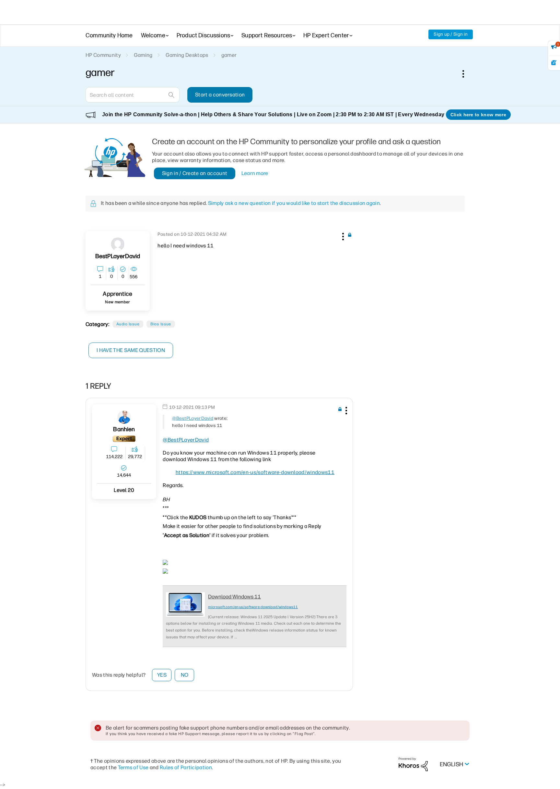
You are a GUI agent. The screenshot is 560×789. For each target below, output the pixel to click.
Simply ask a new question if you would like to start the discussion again (294, 203)
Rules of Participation (186, 767)
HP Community (103, 55)
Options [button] (466, 74)
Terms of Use (133, 767)
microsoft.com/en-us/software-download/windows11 (253, 607)
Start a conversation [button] (220, 95)
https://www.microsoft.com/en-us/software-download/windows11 (255, 472)
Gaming (143, 55)
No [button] (185, 675)
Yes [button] (162, 675)
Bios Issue (160, 324)
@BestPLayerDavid (192, 418)
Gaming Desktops (187, 55)
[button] (342, 235)
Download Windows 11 (234, 597)
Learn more (254, 173)
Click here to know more (478, 114)
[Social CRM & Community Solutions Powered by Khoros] (413, 764)
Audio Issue (127, 324)
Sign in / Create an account (195, 173)
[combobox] (133, 95)
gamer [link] (229, 55)
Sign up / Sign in (451, 34)
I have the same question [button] (131, 350)
